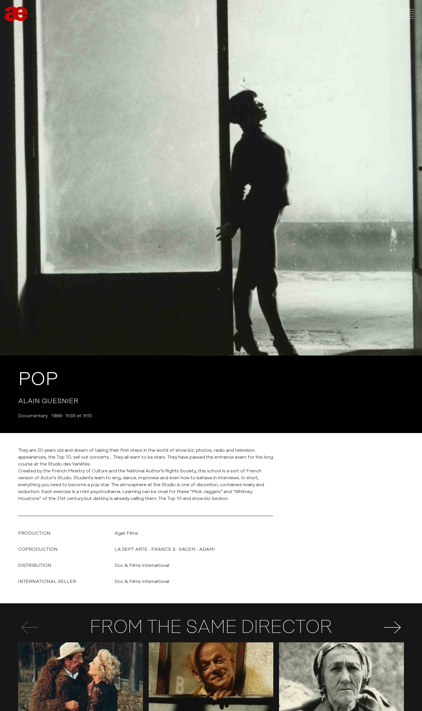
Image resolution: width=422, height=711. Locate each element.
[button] (392, 627)
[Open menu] (406, 14)
